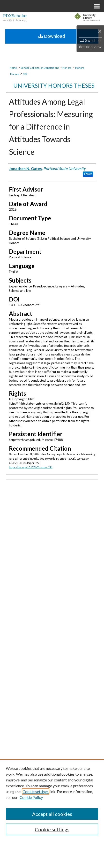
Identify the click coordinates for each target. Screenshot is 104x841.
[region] (52, 800)
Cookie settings (35, 791)
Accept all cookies (52, 814)
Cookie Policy (31, 797)
